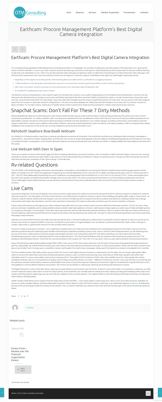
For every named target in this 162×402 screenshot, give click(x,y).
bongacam (134, 283)
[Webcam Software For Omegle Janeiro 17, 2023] (2, 392)
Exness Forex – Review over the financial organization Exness (20, 354)
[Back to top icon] (148, 393)
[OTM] (30, 12)
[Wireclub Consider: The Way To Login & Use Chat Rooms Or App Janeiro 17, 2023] (160, 392)
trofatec (30, 307)
